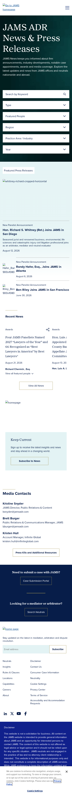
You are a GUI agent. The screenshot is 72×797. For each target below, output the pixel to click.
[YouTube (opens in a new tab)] (19, 713)
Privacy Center (37, 689)
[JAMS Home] (16, 7)
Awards (9, 329)
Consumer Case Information (44, 672)
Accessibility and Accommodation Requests (47, 702)
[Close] (66, 771)
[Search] (64, 94)
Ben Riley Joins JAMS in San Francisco (42, 290)
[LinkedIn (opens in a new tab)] (5, 713)
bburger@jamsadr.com (16, 526)
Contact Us (36, 666)
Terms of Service (39, 695)
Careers (7, 689)
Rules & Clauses (11, 672)
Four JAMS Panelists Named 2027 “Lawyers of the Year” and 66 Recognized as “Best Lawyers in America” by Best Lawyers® (26, 346)
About (6, 695)
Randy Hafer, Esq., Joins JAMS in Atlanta (38, 269)
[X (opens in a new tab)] (12, 713)
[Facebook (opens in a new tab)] (25, 713)
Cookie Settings (38, 683)
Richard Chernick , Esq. (17, 369)
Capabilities (8, 683)
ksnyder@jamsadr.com (16, 511)
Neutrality (35, 678)
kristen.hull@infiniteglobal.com (21, 541)
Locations (8, 678)
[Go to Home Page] (12, 628)
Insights (7, 666)
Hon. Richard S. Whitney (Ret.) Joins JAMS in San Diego (33, 232)
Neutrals (7, 661)
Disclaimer (35, 661)
